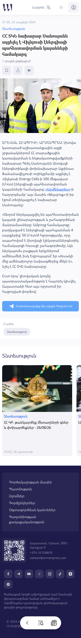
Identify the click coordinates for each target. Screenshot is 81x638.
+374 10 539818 (41, 553)
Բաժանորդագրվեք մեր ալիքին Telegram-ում (44, 306)
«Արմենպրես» (57, 189)
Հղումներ (16, 496)
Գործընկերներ (22, 502)
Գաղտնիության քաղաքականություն (26, 519)
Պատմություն (20, 489)
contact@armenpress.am (48, 558)
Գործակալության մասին (30, 482)
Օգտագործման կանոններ (32, 509)
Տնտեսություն (17, 332)
